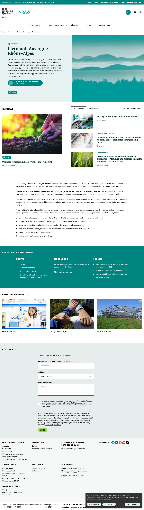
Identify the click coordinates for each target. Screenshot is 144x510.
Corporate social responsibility (73, 475)
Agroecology (102, 153)
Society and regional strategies (14, 459)
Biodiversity (6, 448)
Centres (11, 32)
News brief (105, 2)
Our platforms (104, 331)
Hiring (4, 490)
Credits (65, 504)
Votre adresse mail (56, 361)
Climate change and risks (12, 454)
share (14, 92)
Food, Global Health (105, 134)
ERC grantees (37, 471)
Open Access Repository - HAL (14, 478)
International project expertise (73, 448)
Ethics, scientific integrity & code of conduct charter (74, 472)
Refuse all (109, 504)
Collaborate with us (56, 25)
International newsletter (132, 2)
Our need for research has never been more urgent (27, 162)
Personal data (82, 504)
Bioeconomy (7, 451)
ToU (72, 504)
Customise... (132, 504)
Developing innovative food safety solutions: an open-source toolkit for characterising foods (119, 140)
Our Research (35, 25)
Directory (115, 2)
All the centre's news (132, 109)
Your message (45, 382)
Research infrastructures (42, 448)
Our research (8, 331)
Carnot (34, 446)
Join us (88, 25)
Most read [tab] (93, 108)
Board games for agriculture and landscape (118, 116)
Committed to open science (72, 468)
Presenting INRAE (8, 471)
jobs (89, 2)
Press (96, 2)
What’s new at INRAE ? (10, 481)
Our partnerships (58, 331)
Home (3, 32)
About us (74, 25)
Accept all (94, 504)
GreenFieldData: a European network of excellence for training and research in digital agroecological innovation (119, 159)
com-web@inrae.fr (53, 425)
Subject (42, 372)
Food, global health (9, 457)
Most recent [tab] (78, 108)
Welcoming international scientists (12, 493)
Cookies (65, 507)
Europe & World (104, 25)
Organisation (7, 468)
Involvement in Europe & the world (13, 474)
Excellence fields (38, 468)
